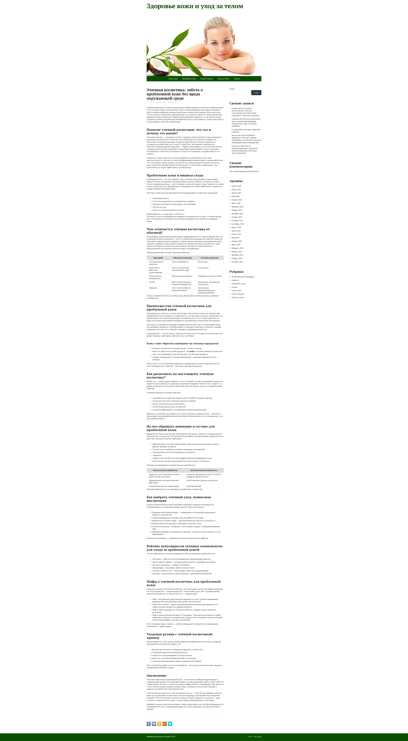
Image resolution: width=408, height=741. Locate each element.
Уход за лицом (206, 79)
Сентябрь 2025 (238, 224)
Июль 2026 (236, 189)
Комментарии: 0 (173, 102)
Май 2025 (235, 238)
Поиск (232, 89)
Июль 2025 (236, 231)
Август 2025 (236, 227)
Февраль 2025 (237, 248)
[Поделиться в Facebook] (149, 724)
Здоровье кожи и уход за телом (195, 6)
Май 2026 (235, 196)
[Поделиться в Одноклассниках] (159, 724)
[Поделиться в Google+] (165, 724)
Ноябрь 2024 (237, 258)
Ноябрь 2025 (237, 217)
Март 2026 (236, 203)
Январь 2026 (237, 210)
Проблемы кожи (189, 79)
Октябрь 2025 (237, 220)
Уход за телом (223, 79)
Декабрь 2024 (237, 255)
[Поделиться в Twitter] (170, 724)
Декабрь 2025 (237, 213)
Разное (237, 79)
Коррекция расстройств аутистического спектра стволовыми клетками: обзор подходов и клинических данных (245, 112)
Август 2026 (236, 186)
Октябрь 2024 (237, 262)
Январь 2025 (237, 251)
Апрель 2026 (237, 200)
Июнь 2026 (236, 193)
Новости (235, 280)
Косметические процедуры (243, 277)
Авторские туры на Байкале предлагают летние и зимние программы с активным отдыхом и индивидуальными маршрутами (246, 139)
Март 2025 (236, 244)
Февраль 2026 (237, 207)
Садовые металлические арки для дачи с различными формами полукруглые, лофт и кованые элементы (246, 122)
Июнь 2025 (236, 234)
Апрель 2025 (237, 241)
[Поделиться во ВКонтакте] (154, 724)
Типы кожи (173, 79)
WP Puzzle (257, 736)
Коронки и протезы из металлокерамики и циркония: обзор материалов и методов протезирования (245, 149)
